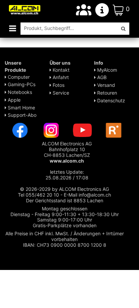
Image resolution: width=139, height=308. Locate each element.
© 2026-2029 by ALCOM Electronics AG (64, 189)
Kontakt (60, 70)
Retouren (106, 93)
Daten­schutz (110, 100)
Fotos (57, 85)
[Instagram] (51, 130)
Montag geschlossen (64, 208)
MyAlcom (106, 70)
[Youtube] (82, 130)
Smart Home (20, 107)
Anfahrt (60, 77)
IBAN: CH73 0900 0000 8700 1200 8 (64, 245)
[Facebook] (20, 130)
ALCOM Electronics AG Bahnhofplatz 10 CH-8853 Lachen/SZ (67, 152)
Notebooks (19, 92)
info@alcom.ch (95, 195)
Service (60, 93)
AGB (101, 77)
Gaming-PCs (20, 84)
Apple (13, 100)
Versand (105, 85)
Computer (18, 77)
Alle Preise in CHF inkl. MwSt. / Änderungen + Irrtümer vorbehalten (64, 236)
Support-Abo (21, 115)
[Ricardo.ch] (114, 130)
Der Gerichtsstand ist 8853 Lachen (64, 200)
